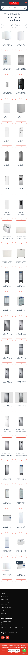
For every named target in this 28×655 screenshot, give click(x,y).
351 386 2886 (7, 622)
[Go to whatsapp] (24, 650)
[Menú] (3, 3)
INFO (2, 611)
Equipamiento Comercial (15, 13)
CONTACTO (4, 614)
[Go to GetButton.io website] (24, 653)
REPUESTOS (4, 605)
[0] (25, 3)
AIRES (3, 593)
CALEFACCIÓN (5, 596)
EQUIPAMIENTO (5, 599)
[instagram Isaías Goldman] (3, 637)
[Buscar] (25, 8)
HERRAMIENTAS (6, 608)
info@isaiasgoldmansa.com (11, 625)
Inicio (5, 13)
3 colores (7, 40)
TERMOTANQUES (6, 602)
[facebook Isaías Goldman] (7, 637)
